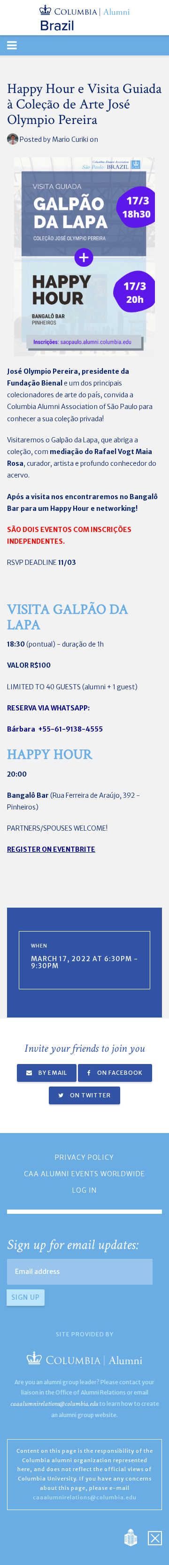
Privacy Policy (84, 1157)
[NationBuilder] (135, 1537)
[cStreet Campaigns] (155, 1537)
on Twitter (90, 1095)
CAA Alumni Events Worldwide (84, 1174)
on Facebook (119, 1072)
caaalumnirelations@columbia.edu (54, 1403)
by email (52, 1072)
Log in (84, 1190)
